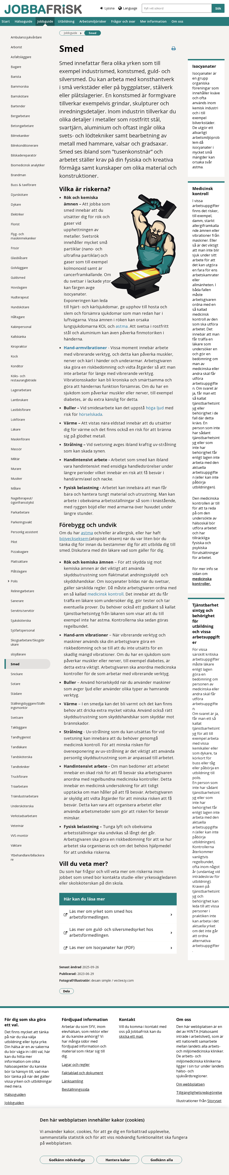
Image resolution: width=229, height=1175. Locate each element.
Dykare (16, 204)
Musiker (16, 478)
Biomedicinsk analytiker (28, 165)
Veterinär (17, 826)
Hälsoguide (23, 21)
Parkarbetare (20, 512)
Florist (15, 224)
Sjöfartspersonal (23, 630)
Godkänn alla (162, 1160)
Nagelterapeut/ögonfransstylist (22, 500)
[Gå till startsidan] (43, 9)
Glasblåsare (19, 258)
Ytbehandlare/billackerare (27, 857)
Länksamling (72, 1081)
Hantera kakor (118, 1160)
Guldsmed (18, 277)
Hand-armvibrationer (85, 347)
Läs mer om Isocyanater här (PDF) (101, 947)
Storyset (214, 1100)
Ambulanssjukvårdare (26, 37)
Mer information (153, 21)
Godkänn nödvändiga (67, 1160)
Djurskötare (19, 194)
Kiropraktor (19, 346)
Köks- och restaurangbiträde (23, 378)
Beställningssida (75, 1089)
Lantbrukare (19, 400)
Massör (16, 449)
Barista (16, 76)
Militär (15, 459)
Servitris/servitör (22, 611)
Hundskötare (20, 307)
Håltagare (18, 317)
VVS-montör (19, 835)
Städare (16, 693)
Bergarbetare (20, 116)
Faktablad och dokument (82, 1072)
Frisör (15, 248)
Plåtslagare (19, 571)
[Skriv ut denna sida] (173, 48)
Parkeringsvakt (21, 522)
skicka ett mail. (131, 1036)
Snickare (17, 674)
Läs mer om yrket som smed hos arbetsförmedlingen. (100, 914)
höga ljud (155, 407)
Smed (15, 664)
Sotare (15, 684)
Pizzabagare (19, 551)
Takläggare (19, 727)
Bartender (18, 106)
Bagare (16, 67)
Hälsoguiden (15, 1094)
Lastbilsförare (21, 410)
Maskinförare (20, 439)
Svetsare (17, 717)
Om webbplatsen (190, 1084)
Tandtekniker (20, 767)
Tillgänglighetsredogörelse (199, 1092)
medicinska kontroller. (202, 581)
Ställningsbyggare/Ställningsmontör (28, 705)
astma (122, 326)
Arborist (16, 47)
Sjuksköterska (21, 620)
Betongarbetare (22, 126)
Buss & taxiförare (23, 185)
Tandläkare (19, 747)
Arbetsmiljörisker (92, 21)
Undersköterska (22, 806)
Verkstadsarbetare (24, 816)
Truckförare (19, 776)
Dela (68, 991)
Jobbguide (45, 21)
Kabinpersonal (21, 327)
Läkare (16, 429)
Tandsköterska (21, 757)
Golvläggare (19, 268)
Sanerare (17, 601)
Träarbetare (19, 786)
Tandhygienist (21, 737)
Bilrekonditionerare (24, 145)
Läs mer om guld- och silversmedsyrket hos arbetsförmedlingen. (111, 932)
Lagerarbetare (21, 390)
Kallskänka (18, 336)
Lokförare (18, 419)
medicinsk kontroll (105, 594)
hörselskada (90, 414)
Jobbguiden (14, 1102)
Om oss (177, 21)
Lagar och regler (76, 1064)
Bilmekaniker (20, 135)
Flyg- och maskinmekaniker (23, 236)
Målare (16, 488)
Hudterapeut (20, 297)
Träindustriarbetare (24, 796)
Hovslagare (19, 287)
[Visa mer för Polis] (7, 581)
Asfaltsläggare (21, 57)
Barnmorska (20, 86)
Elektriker (17, 214)
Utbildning (66, 21)
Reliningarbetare (22, 591)
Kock (14, 356)
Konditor (17, 366)
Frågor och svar (123, 21)
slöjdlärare (18, 654)
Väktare (16, 845)
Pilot (14, 542)
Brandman (18, 175)
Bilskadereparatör (23, 155)
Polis (14, 581)
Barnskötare (20, 96)
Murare (16, 469)
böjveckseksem (74, 538)
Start (6, 21)
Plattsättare (19, 561)
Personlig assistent (24, 532)
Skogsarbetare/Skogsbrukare (28, 642)
